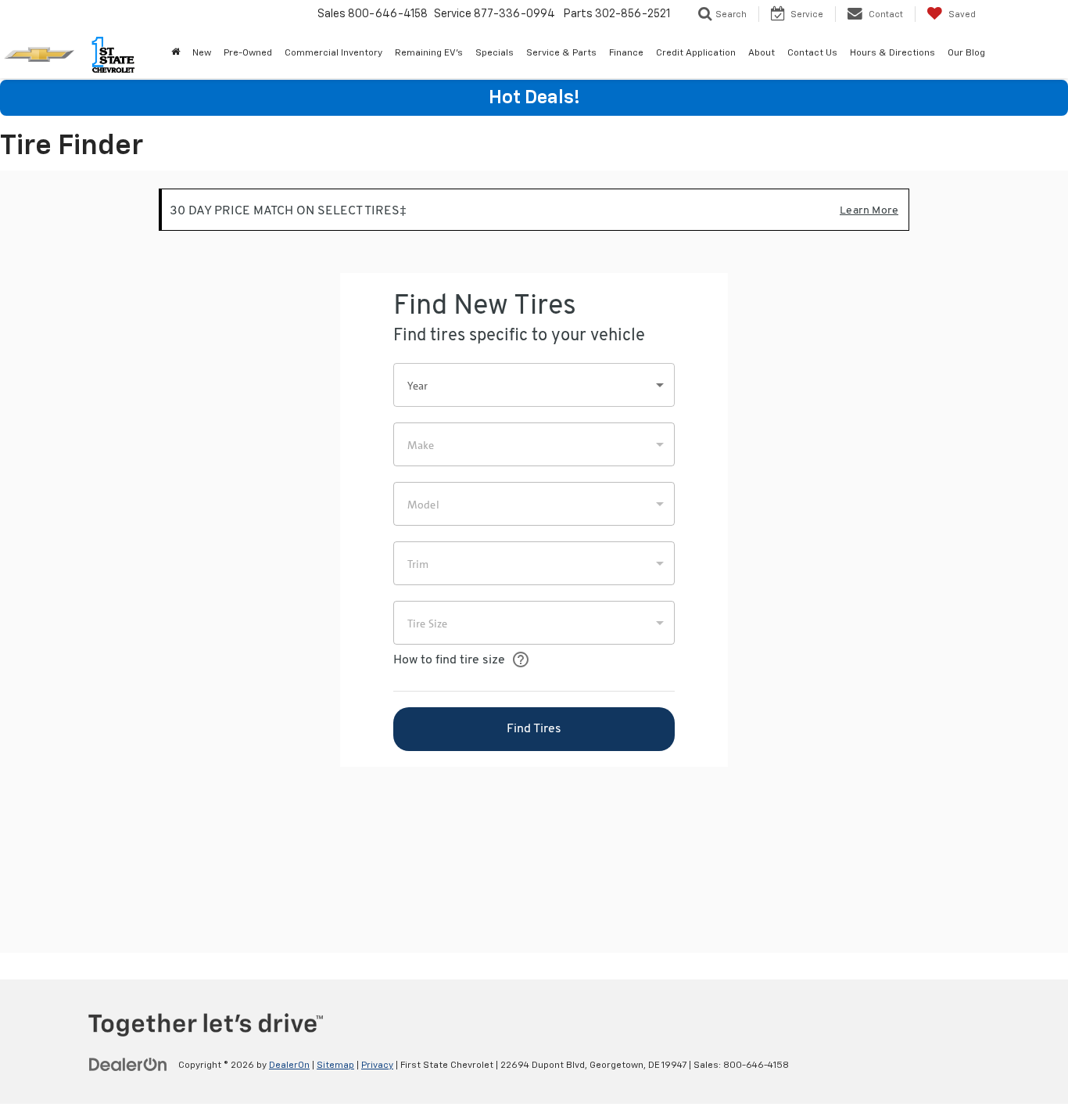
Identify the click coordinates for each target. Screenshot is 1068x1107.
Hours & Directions (892, 53)
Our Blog (966, 53)
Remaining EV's (429, 53)
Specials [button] (494, 53)
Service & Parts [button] (561, 53)
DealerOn (289, 1065)
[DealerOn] (128, 1064)
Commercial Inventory (333, 53)
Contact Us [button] (812, 53)
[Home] (175, 53)
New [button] (201, 53)
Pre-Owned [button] (248, 53)
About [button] (761, 53)
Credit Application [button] (696, 53)
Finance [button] (626, 53)
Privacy (377, 1065)
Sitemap (335, 1065)
